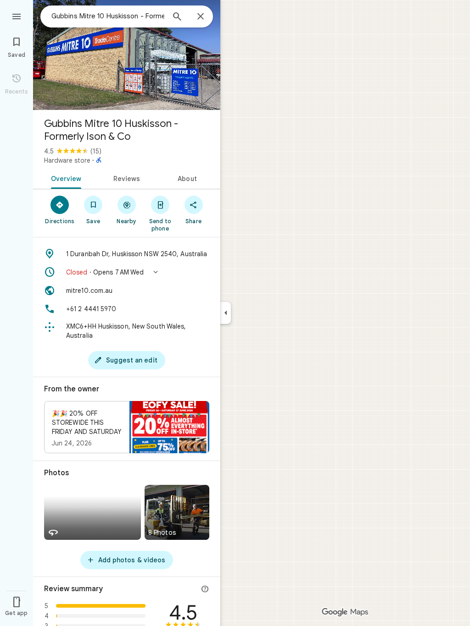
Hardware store (67, 160)
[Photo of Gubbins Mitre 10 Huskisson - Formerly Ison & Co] (126, 55)
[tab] (64, 178)
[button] (126, 272)
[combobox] (107, 16)
